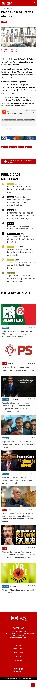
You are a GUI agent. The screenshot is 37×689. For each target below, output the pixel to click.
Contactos (18, 660)
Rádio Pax (3, 128)
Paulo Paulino (17, 678)
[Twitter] (20, 672)
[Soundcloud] (23, 672)
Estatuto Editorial (18, 648)
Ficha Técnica (18, 652)
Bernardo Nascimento (12, 128)
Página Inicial (5, 49)
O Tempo (18, 656)
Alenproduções (27, 678)
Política (4, 22)
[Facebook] (14, 672)
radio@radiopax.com (21, 637)
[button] (34, 3)
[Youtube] (17, 672)
